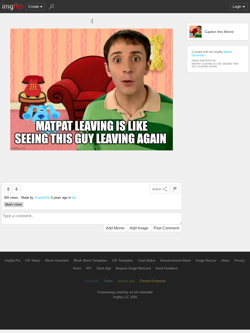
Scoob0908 (42, 197)
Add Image (139, 228)
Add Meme (115, 228)
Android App (126, 281)
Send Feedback (167, 268)
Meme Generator (57, 260)
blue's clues (13, 204)
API (89, 268)
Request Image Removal (133, 268)
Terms (77, 268)
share (156, 189)
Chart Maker (146, 260)
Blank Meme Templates (90, 260)
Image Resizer (206, 260)
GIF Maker (32, 260)
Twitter (108, 281)
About (225, 260)
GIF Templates (122, 260)
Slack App (103, 268)
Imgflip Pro (12, 260)
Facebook (91, 281)
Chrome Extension (152, 281)
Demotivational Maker (175, 260)
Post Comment (166, 228)
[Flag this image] (175, 189)
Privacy (239, 260)
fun (74, 197)
